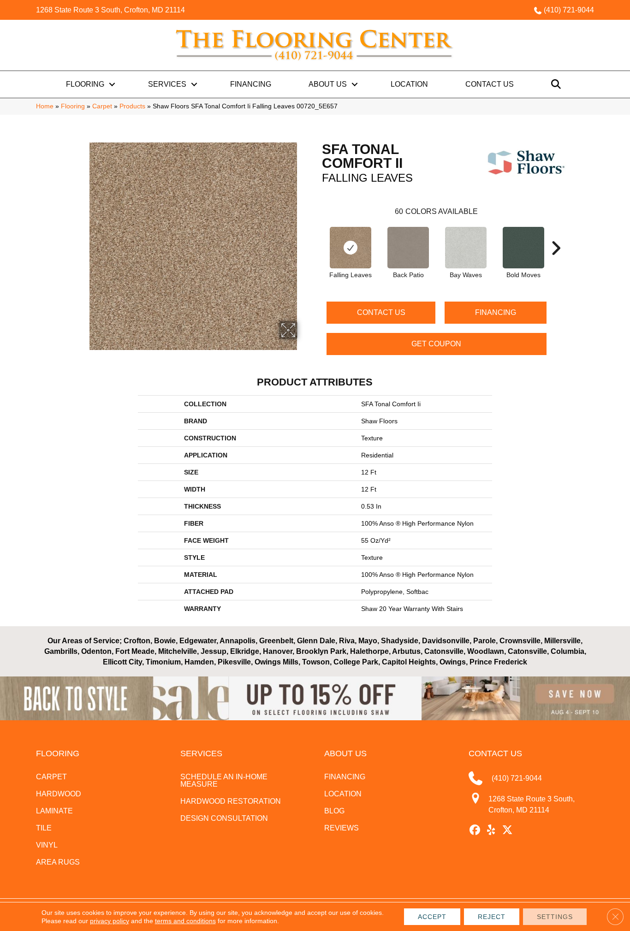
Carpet (102, 106)
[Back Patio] (408, 248)
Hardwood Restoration (230, 801)
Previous (317, 234)
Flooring (85, 84)
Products (132, 106)
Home (44, 106)
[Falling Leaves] (350, 248)
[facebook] (475, 830)
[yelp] (491, 830)
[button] (112, 84)
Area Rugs (58, 862)
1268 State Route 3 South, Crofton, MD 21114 (110, 10)
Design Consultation (224, 818)
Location (409, 84)
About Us (328, 84)
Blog (334, 811)
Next (556, 234)
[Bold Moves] (523, 248)
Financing (250, 84)
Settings (555, 916)
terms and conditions (185, 921)
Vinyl (47, 845)
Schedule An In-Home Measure (223, 780)
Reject (491, 916)
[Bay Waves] (466, 248)
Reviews (341, 828)
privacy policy (109, 921)
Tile (44, 828)
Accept (432, 916)
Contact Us (489, 84)
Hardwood (58, 794)
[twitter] (507, 830)
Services (167, 84)
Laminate (54, 811)
